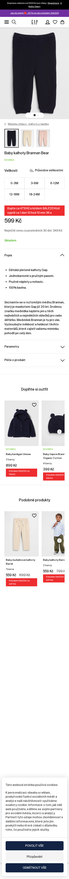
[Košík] (62, 22)
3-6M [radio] (34, 183)
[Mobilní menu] (6, 22)
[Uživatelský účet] (47, 22)
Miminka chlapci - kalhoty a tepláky (28, 123)
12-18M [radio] (14, 194)
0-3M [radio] (14, 183)
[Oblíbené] (55, 22)
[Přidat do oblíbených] (34, 405)
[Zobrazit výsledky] (14, 22)
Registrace (53, 3)
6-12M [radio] (54, 183)
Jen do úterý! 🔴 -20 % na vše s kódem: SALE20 (34, 13)
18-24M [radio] (34, 194)
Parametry (11, 346)
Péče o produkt (14, 360)
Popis (8, 255)
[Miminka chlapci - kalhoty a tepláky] (5, 124)
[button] (34, 115)
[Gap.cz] (35, 22)
